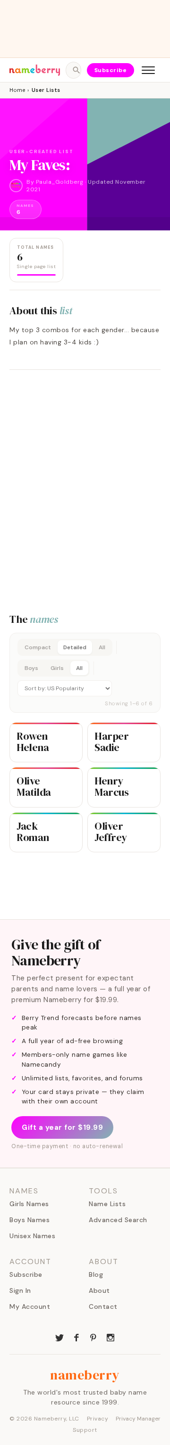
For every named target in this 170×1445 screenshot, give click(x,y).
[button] (85, 673)
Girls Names (29, 1204)
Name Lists (107, 1204)
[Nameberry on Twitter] (59, 1337)
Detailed (74, 647)
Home (17, 90)
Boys (31, 668)
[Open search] (73, 70)
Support (85, 1430)
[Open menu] (148, 70)
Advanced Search (118, 1220)
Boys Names (29, 1220)
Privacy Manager (138, 1418)
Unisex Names (32, 1236)
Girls (57, 668)
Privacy (98, 1418)
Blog (96, 1274)
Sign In (20, 1290)
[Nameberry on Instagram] (110, 1337)
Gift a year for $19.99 (62, 1127)
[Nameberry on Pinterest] (93, 1337)
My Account (29, 1306)
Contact (103, 1306)
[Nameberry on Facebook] (76, 1337)
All (102, 647)
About (99, 1290)
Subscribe (110, 70)
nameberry (85, 1375)
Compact (38, 647)
